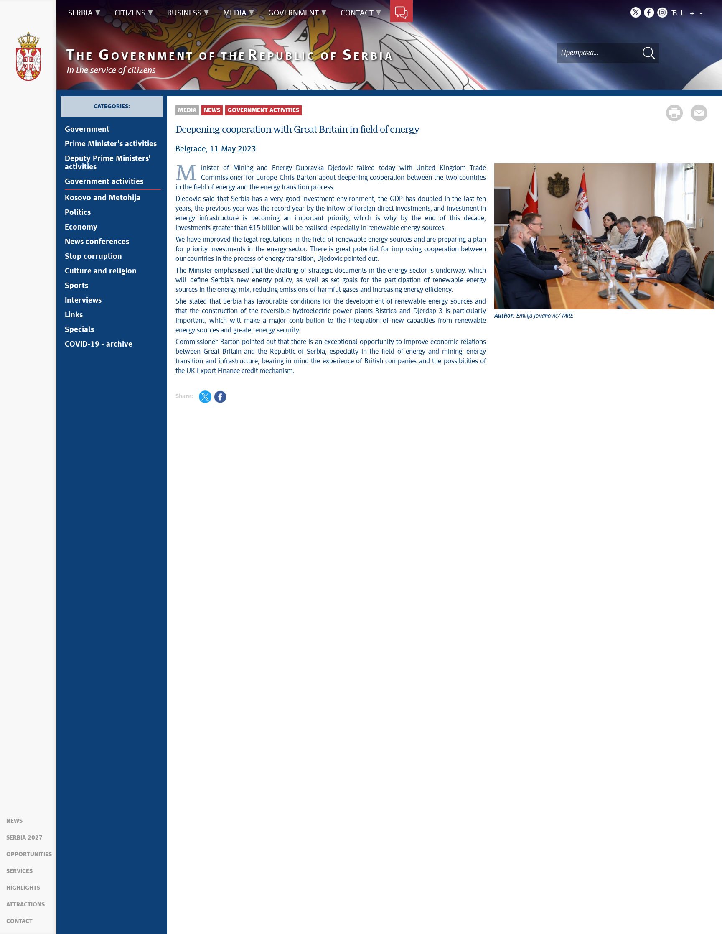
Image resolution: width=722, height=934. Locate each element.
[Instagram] (662, 12)
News (14, 821)
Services (19, 871)
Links (74, 315)
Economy (81, 227)
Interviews (83, 300)
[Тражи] (648, 53)
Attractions (25, 905)
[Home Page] (28, 56)
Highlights (23, 888)
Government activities (104, 182)
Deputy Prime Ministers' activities (107, 163)
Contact (19, 921)
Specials (79, 330)
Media (187, 110)
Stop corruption (93, 256)
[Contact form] (401, 13)
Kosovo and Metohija (102, 198)
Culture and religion (101, 271)
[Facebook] (649, 12)
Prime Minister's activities (111, 144)
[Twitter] (635, 12)
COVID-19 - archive (98, 344)
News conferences (97, 242)
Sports (76, 286)
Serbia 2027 (24, 838)
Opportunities (29, 854)
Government (87, 129)
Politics (78, 213)
